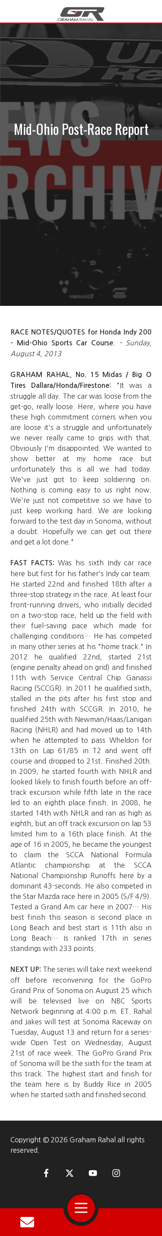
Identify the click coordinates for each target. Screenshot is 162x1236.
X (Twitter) (69, 1173)
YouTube (93, 1173)
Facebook (46, 1173)
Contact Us (27, 1222)
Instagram (116, 1173)
